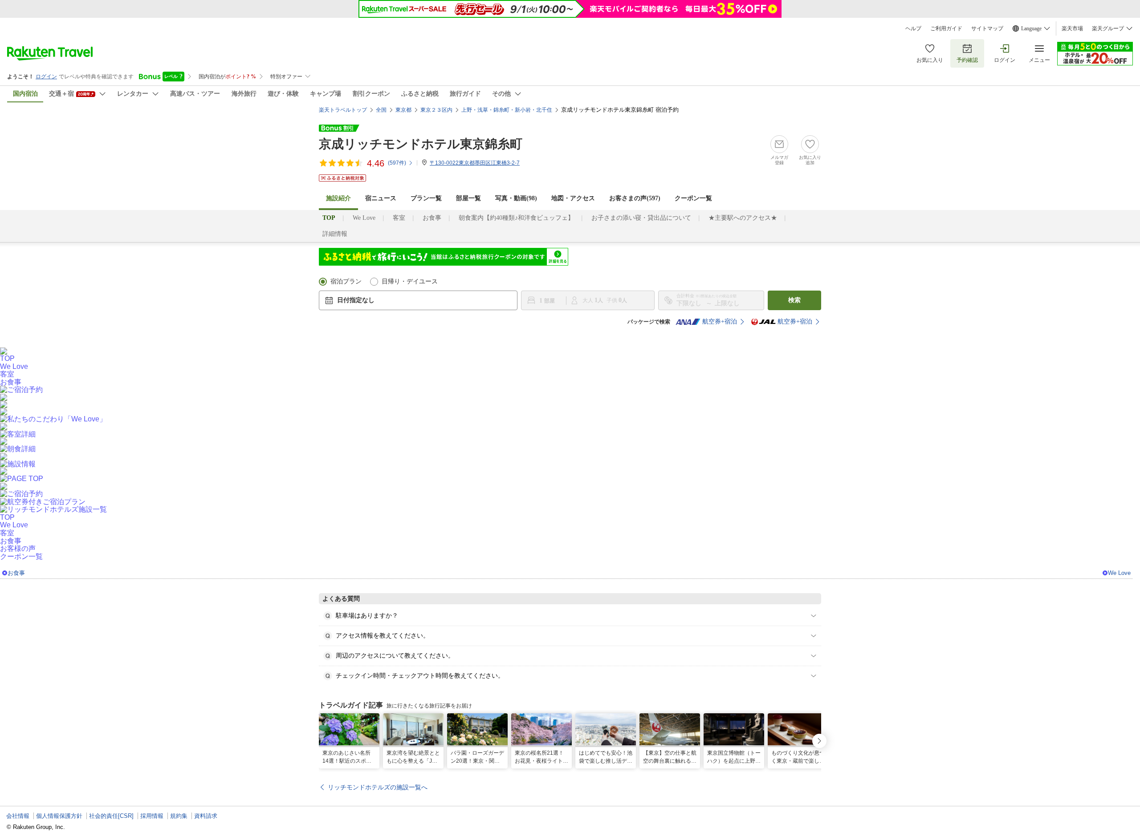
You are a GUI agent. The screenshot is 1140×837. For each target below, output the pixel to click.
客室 (399, 217)
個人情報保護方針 (59, 816)
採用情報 (151, 816)
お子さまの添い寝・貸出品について (641, 217)
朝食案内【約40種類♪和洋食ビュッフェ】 (516, 217)
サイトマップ (987, 28)
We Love (364, 217)
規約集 (178, 816)
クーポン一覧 (693, 198)
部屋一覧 (468, 198)
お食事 (432, 217)
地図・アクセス (573, 198)
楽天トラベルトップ (343, 110)
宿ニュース (380, 198)
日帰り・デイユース (410, 281)
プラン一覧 (426, 198)
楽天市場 (1072, 28)
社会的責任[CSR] (111, 816)
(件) (397, 163)
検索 (794, 300)
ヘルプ (913, 28)
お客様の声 (18, 548)
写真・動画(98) (516, 198)
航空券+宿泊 (719, 321)
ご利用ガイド (946, 28)
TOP (7, 358)
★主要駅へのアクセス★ (742, 217)
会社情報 (17, 816)
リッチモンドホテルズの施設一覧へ (378, 787)
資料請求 (205, 816)
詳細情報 (334, 233)
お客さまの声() (634, 198)
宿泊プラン (346, 281)
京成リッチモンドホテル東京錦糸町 (420, 144)
